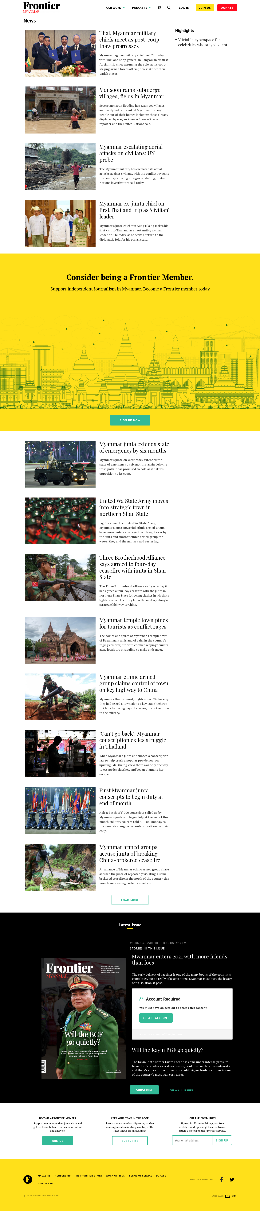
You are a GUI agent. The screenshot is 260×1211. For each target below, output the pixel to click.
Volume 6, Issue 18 (144, 943)
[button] (227, 1195)
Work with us (115, 1175)
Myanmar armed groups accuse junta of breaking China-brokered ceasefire (129, 853)
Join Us (205, 8)
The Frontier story (88, 1175)
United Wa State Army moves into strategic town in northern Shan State (133, 507)
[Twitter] (232, 1179)
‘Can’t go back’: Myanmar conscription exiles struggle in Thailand (132, 740)
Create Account (156, 1018)
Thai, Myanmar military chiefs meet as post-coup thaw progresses (129, 39)
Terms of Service (140, 1175)
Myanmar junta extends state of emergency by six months (134, 447)
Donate (227, 8)
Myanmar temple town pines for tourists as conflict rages (133, 623)
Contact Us (45, 1183)
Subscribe (130, 1141)
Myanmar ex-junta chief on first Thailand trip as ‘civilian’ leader (134, 210)
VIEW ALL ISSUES (182, 1090)
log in (184, 8)
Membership (62, 1175)
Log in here (174, 1034)
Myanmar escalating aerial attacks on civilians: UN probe (131, 153)
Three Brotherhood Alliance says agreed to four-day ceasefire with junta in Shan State (132, 567)
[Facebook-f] (221, 1179)
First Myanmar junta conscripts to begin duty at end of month (131, 797)
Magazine (44, 1175)
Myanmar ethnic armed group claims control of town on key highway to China (133, 683)
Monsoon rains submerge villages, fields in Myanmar (131, 93)
